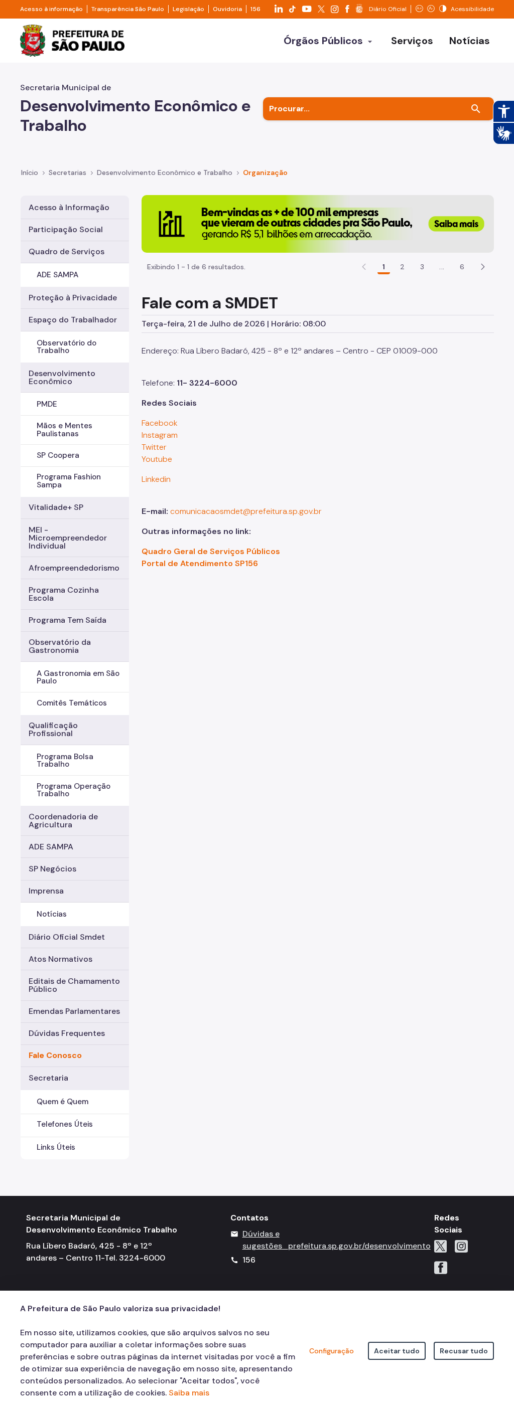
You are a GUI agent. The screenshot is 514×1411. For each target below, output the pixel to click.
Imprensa (46, 891)
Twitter (154, 447)
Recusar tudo (464, 1350)
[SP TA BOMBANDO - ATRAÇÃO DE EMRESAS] (318, 223)
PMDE (47, 404)
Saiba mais (189, 1392)
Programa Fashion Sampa (69, 480)
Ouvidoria (227, 9)
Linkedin (156, 479)
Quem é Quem (62, 1102)
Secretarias (67, 172)
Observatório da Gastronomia (60, 646)
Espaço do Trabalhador (73, 319)
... (441, 266)
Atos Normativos (60, 959)
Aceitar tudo (397, 1350)
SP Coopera (58, 455)
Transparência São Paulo (127, 9)
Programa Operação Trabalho (73, 790)
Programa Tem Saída (67, 620)
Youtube (157, 459)
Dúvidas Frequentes (67, 1033)
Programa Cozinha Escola (64, 594)
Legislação (188, 9)
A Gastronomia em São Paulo (78, 677)
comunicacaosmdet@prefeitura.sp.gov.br (246, 511)
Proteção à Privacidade (73, 297)
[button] (483, 267)
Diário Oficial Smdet (67, 937)
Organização (265, 172)
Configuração (331, 1350)
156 (255, 9)
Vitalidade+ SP (56, 507)
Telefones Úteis (65, 1124)
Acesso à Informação (69, 207)
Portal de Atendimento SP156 (200, 563)
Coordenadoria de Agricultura (63, 820)
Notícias (52, 914)
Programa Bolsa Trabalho (65, 760)
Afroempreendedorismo (74, 568)
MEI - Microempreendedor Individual (68, 537)
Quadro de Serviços (66, 251)
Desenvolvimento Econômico (62, 377)
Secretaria (48, 1078)
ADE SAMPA (57, 275)
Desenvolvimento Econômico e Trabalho (164, 172)
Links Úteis (56, 1147)
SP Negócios (52, 868)
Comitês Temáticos (72, 703)
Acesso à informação (51, 9)
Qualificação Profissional (53, 729)
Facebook (160, 423)
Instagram (160, 435)
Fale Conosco (55, 1055)
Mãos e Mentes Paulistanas (64, 429)
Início (29, 172)
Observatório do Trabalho (66, 347)
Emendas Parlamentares (74, 1011)
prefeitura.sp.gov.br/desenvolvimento (359, 1246)
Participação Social (66, 229)
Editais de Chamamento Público (74, 985)
